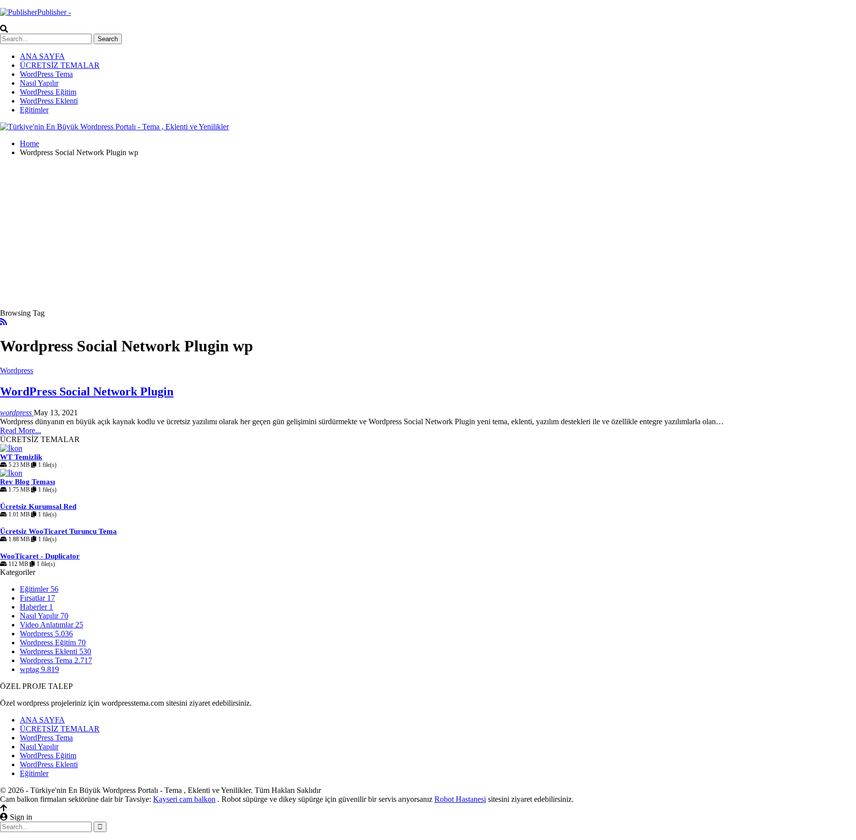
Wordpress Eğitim (53, 642)
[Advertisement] (428, 234)
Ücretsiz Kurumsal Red (38, 506)
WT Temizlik (21, 457)
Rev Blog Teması (27, 482)
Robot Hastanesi (460, 799)
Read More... (20, 430)
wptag (39, 669)
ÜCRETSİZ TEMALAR (60, 65)
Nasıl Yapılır (39, 83)
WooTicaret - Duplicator (40, 556)
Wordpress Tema (56, 660)
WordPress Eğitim (48, 92)
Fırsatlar (37, 598)
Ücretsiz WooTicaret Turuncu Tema (58, 531)
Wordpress (16, 370)
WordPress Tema (46, 74)
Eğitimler (34, 110)
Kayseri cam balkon (184, 799)
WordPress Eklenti (49, 101)
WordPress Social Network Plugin (86, 391)
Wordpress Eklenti (55, 651)
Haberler (36, 607)
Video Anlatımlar (51, 624)
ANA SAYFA (42, 56)
